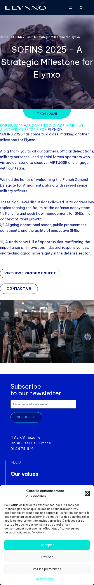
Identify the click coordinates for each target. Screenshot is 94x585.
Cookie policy (45, 579)
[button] (87, 493)
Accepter (47, 545)
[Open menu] (70, 7)
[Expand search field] (81, 7)
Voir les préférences (47, 569)
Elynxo (55, 129)
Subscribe (26, 417)
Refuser (47, 557)
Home (4, 37)
